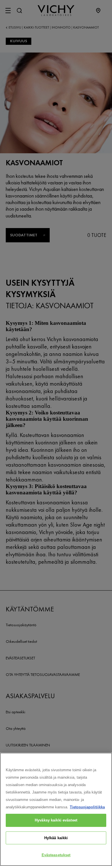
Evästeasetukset (56, 855)
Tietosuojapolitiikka (87, 807)
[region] (56, 809)
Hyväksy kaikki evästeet (56, 820)
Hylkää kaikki (56, 838)
